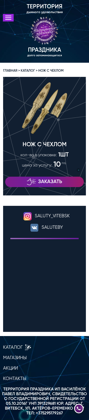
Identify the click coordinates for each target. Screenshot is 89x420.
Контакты (14, 378)
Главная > (11, 70)
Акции (10, 368)
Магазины (15, 358)
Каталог (13, 347)
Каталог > (29, 70)
